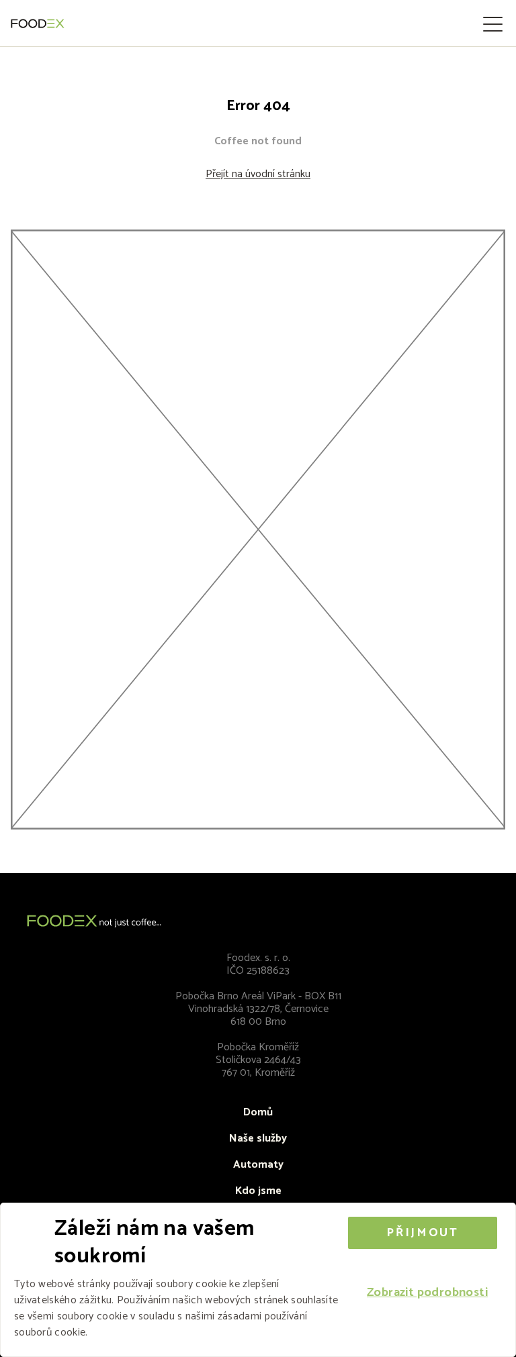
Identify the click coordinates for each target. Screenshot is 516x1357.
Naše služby (258, 1138)
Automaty (258, 1164)
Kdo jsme (258, 1191)
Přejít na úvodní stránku (258, 174)
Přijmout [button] (422, 1233)
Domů (258, 1112)
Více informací (124, 1332)
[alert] (258, 1280)
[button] (427, 1293)
